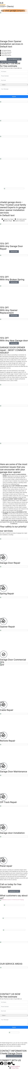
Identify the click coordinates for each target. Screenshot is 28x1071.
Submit (14, 96)
